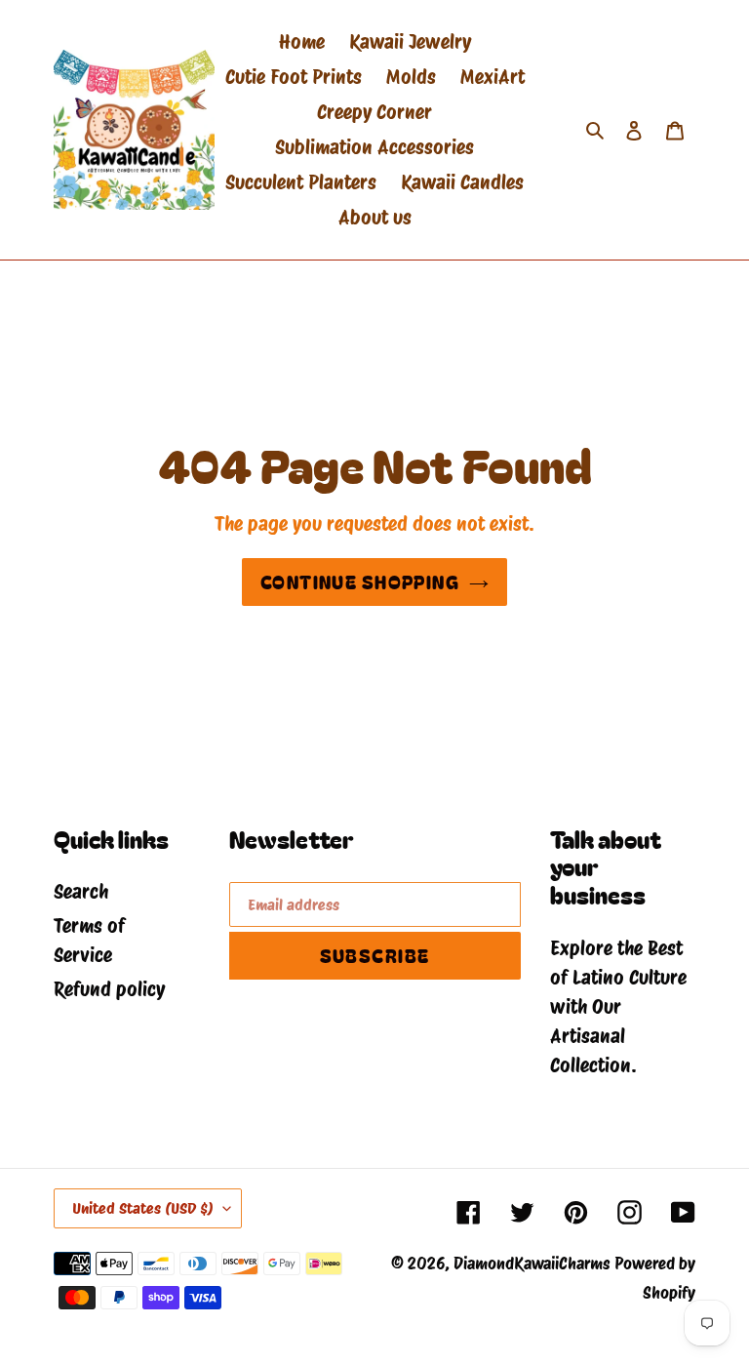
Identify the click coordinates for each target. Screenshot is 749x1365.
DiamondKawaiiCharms (531, 1263)
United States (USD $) (143, 1208)
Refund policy (109, 989)
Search (81, 891)
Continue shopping (359, 581)
